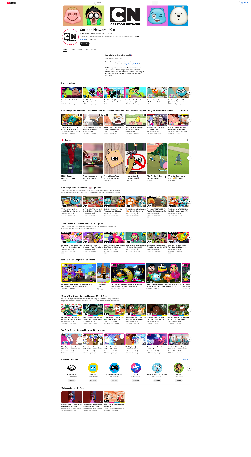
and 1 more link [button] (91, 40)
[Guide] (3, 3)
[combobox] (124, 3)
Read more (108, 75)
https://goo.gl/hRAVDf (131, 64)
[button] (70, 37)
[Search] (155, 3)
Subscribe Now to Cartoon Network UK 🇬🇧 (118, 55)
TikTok (83, 40)
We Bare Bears (87, 131)
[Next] (189, 92)
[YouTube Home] (11, 2)
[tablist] (125, 49)
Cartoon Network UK (109, 131)
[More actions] (188, 140)
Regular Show (129, 131)
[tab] (65, 49)
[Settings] (236, 3)
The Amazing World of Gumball (69, 131)
